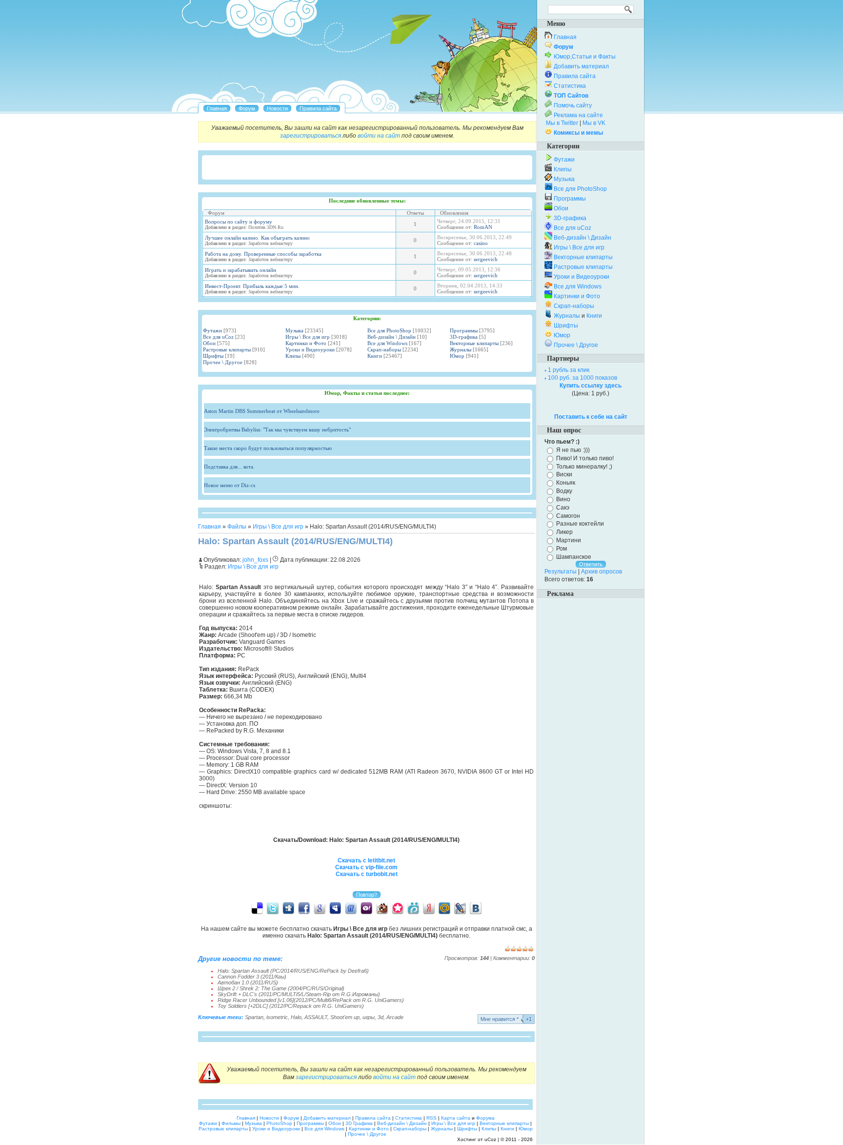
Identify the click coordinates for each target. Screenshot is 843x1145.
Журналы (460, 349)
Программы (464, 330)
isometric (277, 1017)
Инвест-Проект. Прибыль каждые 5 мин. (252, 286)
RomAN (483, 227)
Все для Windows (387, 343)
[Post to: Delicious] (257, 907)
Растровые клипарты (227, 349)
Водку (564, 491)
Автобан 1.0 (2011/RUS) (248, 982)
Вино (563, 499)
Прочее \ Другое (222, 362)
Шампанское (573, 556)
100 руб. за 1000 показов (582, 377)
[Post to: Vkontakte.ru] (475, 907)
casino (481, 243)
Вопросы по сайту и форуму (238, 222)
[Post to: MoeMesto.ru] (413, 907)
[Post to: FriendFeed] (351, 907)
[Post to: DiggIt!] (288, 907)
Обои (209, 343)
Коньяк (565, 482)
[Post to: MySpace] (335, 907)
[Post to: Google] (319, 907)
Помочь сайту (573, 105)
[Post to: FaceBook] (304, 907)
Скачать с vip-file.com (366, 867)
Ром (561, 548)
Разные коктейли (580, 523)
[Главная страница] (216, 108)
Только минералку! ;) (584, 466)
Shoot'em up (345, 1017)
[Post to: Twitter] (273, 907)
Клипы (293, 356)
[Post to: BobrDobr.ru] (382, 907)
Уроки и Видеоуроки (310, 349)
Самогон (568, 515)
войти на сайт (379, 135)
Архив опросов (601, 571)
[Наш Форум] (247, 108)
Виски (564, 474)
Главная (209, 526)
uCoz (490, 1139)
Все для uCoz (218, 337)
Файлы (236, 526)
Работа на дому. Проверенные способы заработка (263, 254)
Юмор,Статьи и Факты (585, 56)
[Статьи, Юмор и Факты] (277, 108)
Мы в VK (593, 123)
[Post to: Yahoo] (366, 907)
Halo (296, 1017)
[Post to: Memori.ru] (397, 907)
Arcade (394, 1017)
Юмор (457, 356)
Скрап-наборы (384, 349)
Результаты (560, 571)
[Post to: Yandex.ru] (429, 907)
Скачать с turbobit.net (367, 874)
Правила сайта (575, 76)
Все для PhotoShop (389, 330)
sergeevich (486, 259)
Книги (374, 356)
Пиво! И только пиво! (585, 458)
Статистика (570, 85)
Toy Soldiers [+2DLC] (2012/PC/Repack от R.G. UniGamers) (291, 1006)
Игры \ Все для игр (307, 337)
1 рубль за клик (568, 370)
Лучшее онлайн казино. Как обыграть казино (257, 238)
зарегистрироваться (310, 135)
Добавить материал (581, 66)
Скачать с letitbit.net (366, 860)
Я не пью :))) (573, 450)
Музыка (294, 330)
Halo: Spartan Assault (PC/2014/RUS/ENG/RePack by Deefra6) (293, 971)
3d (380, 1017)
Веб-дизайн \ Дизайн (391, 337)
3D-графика (464, 337)
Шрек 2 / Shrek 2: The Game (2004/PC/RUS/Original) (281, 988)
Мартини (568, 540)
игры (368, 1017)
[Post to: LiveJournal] (460, 907)
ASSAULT (315, 1017)
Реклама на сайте (578, 115)
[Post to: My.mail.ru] (444, 907)
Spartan (254, 1017)
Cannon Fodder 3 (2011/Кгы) (252, 977)
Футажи (212, 330)
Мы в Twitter (562, 123)
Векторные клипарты (474, 343)
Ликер (564, 532)
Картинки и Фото (305, 343)
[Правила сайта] (318, 108)
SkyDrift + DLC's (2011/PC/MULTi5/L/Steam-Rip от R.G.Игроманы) (299, 994)
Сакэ (562, 507)
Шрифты (213, 356)
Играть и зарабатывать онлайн (240, 270)
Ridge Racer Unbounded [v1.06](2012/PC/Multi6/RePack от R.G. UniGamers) (311, 1000)
